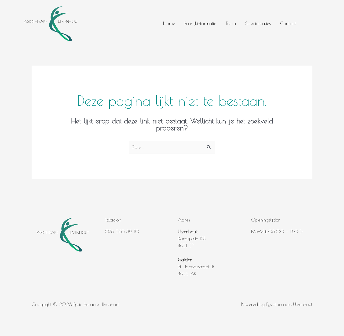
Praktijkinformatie (200, 23)
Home (169, 23)
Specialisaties (258, 23)
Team (231, 23)
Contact (288, 23)
